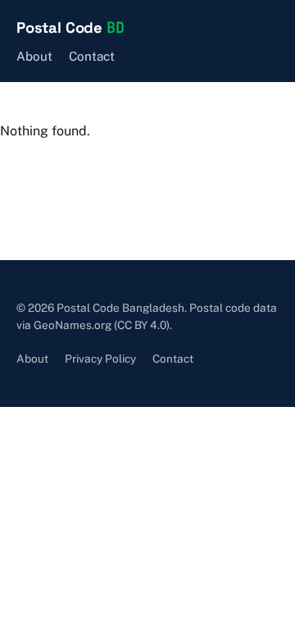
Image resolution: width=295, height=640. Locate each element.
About (34, 56)
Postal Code (70, 27)
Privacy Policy (100, 358)
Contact (92, 56)
